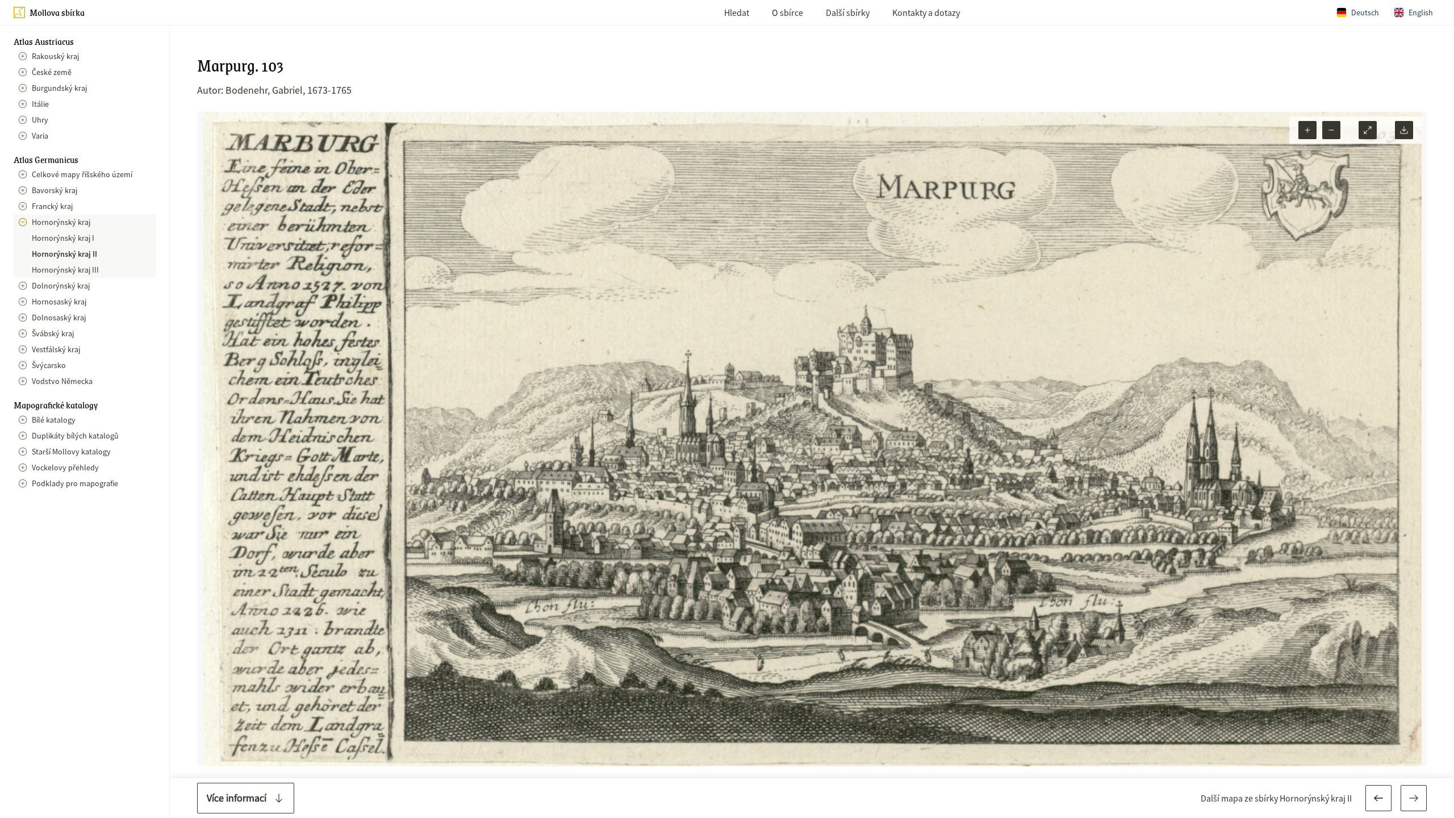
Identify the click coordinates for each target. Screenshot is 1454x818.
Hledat (736, 12)
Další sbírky (848, 12)
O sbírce (787, 12)
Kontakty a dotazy (926, 12)
